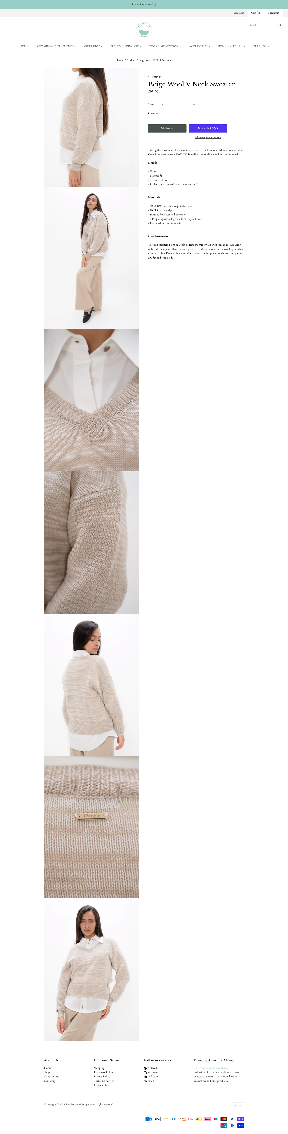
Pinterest (152, 1068)
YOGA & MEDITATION (164, 46)
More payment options (208, 137)
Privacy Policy (102, 1076)
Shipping (99, 1068)
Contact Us (100, 1085)
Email (150, 1081)
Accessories (198, 46)
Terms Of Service (104, 1081)
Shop (47, 1072)
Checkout (273, 13)
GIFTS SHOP (92, 46)
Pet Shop (259, 46)
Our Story (50, 1081)
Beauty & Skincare (124, 46)
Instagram (152, 1072)
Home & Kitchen (230, 46)
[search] (265, 25)
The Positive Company (207, 1068)
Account (239, 13)
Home (24, 46)
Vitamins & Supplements (55, 46)
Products (131, 60)
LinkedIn (152, 1076)
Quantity (153, 113)
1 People (154, 77)
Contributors (51, 1076)
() (255, 13)
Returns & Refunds (104, 1072)
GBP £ (236, 1105)
